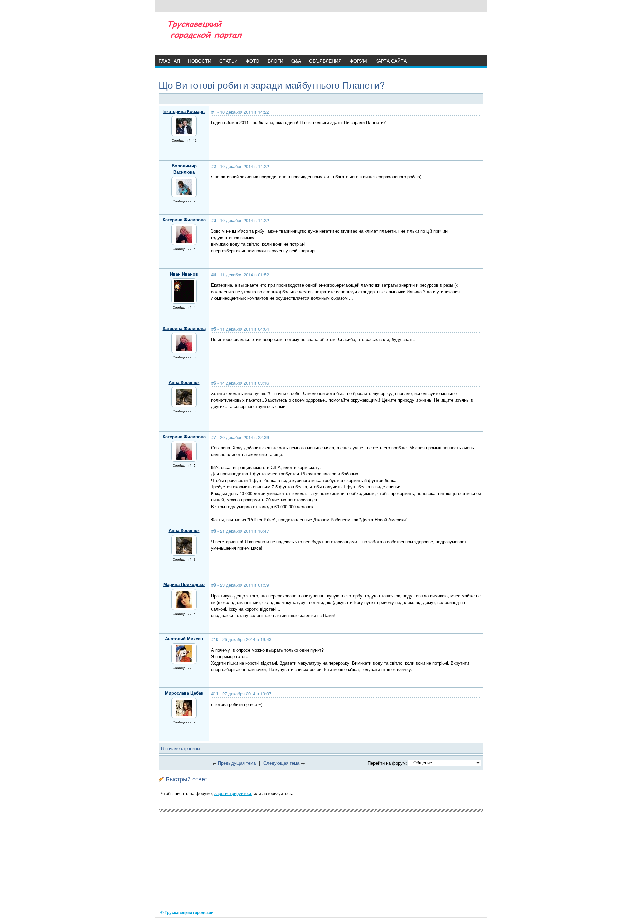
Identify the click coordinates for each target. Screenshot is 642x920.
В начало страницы (180, 748)
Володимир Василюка (184, 168)
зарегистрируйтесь (233, 793)
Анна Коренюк (184, 382)
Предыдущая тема (237, 763)
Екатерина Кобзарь (184, 111)
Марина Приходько (184, 584)
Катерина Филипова (184, 219)
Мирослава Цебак (184, 692)
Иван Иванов (184, 274)
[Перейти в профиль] (184, 132)
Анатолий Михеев (184, 638)
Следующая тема (281, 763)
